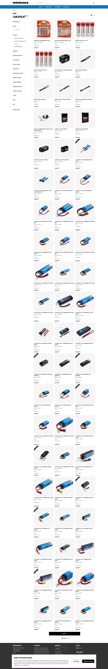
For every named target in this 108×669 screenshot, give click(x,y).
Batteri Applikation (17, 55)
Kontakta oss (66, 7)
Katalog (41, 7)
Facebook (79, 648)
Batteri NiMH (16, 69)
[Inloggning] (94, 3)
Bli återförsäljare (59, 654)
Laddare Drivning (17, 82)
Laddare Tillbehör (17, 91)
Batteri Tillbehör (17, 77)
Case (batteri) (16, 60)
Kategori (15, 35)
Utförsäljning (16, 109)
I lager (14, 95)
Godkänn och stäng (88, 661)
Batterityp (15, 51)
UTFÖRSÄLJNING (48, 7)
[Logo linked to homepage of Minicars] (20, 3)
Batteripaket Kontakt (18, 73)
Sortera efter (16, 21)
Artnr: (39, 42)
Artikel (14, 26)
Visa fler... (64, 633)
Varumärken (57, 7)
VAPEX (14, 10)
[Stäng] (31, 29)
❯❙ (69, 638)
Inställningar (76, 661)
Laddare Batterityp (17, 86)
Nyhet (14, 100)
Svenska (58, 648)
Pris (14, 104)
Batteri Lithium (16, 64)
